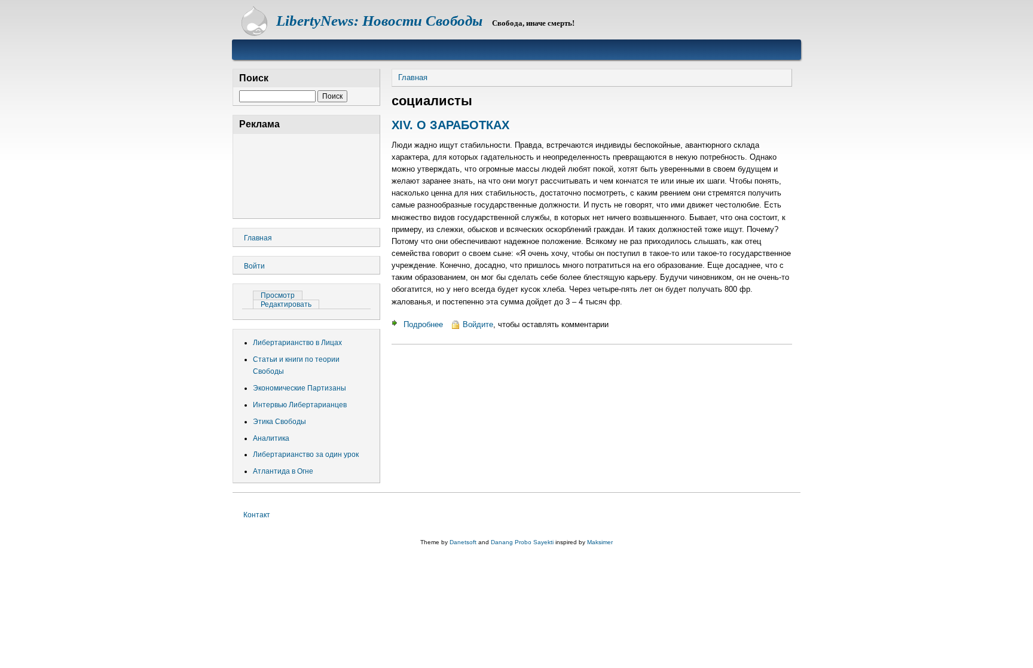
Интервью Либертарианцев (300, 405)
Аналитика (271, 438)
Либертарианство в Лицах (297, 342)
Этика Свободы (279, 421)
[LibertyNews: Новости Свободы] (254, 33)
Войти (254, 266)
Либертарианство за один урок (306, 454)
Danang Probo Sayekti (522, 542)
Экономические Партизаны (299, 388)
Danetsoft (463, 542)
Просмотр (281, 295)
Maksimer (600, 542)
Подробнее (423, 324)
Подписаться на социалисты (396, 361)
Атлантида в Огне (283, 471)
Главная (412, 77)
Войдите (478, 324)
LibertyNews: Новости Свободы (379, 21)
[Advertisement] (306, 174)
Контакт (256, 515)
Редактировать (286, 304)
